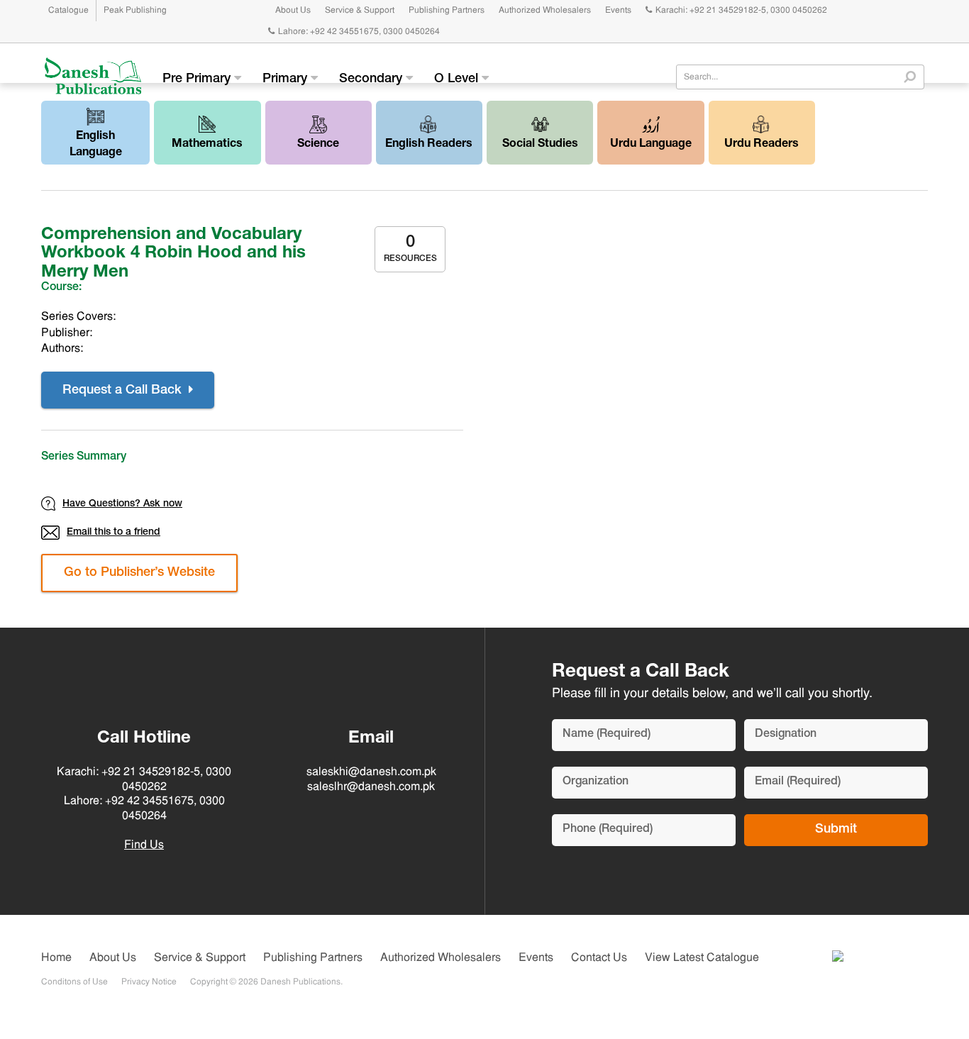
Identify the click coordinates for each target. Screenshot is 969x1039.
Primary (286, 79)
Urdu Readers (761, 144)
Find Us (144, 845)
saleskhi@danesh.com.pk (371, 772)
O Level (458, 79)
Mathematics (207, 144)
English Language (96, 145)
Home (56, 958)
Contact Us (599, 958)
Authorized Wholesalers (545, 10)
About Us (293, 10)
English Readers (428, 144)
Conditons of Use (74, 982)
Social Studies (540, 144)
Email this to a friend (113, 533)
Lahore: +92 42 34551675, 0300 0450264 (359, 32)
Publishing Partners (446, 10)
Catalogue (68, 10)
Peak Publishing (135, 10)
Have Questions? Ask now (122, 504)
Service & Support (359, 10)
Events (618, 10)
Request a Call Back (123, 390)
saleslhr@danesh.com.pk (371, 787)
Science (318, 144)
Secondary (372, 79)
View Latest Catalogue (702, 958)
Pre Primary (198, 79)
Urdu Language (651, 144)
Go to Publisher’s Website (139, 573)
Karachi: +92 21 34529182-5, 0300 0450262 (741, 10)
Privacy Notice (149, 982)
